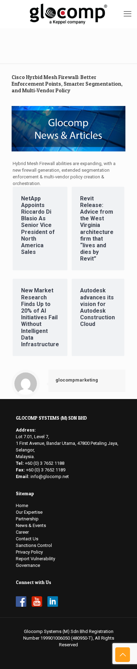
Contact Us (27, 538)
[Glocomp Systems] (68, 13)
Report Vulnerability (35, 558)
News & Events (31, 525)
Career (22, 532)
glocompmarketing (77, 380)
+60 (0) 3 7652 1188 (44, 463)
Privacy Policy (29, 552)
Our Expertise (29, 512)
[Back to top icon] (122, 654)
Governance (28, 565)
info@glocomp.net (50, 476)
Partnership (27, 518)
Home (22, 505)
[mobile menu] (127, 14)
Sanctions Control (34, 545)
